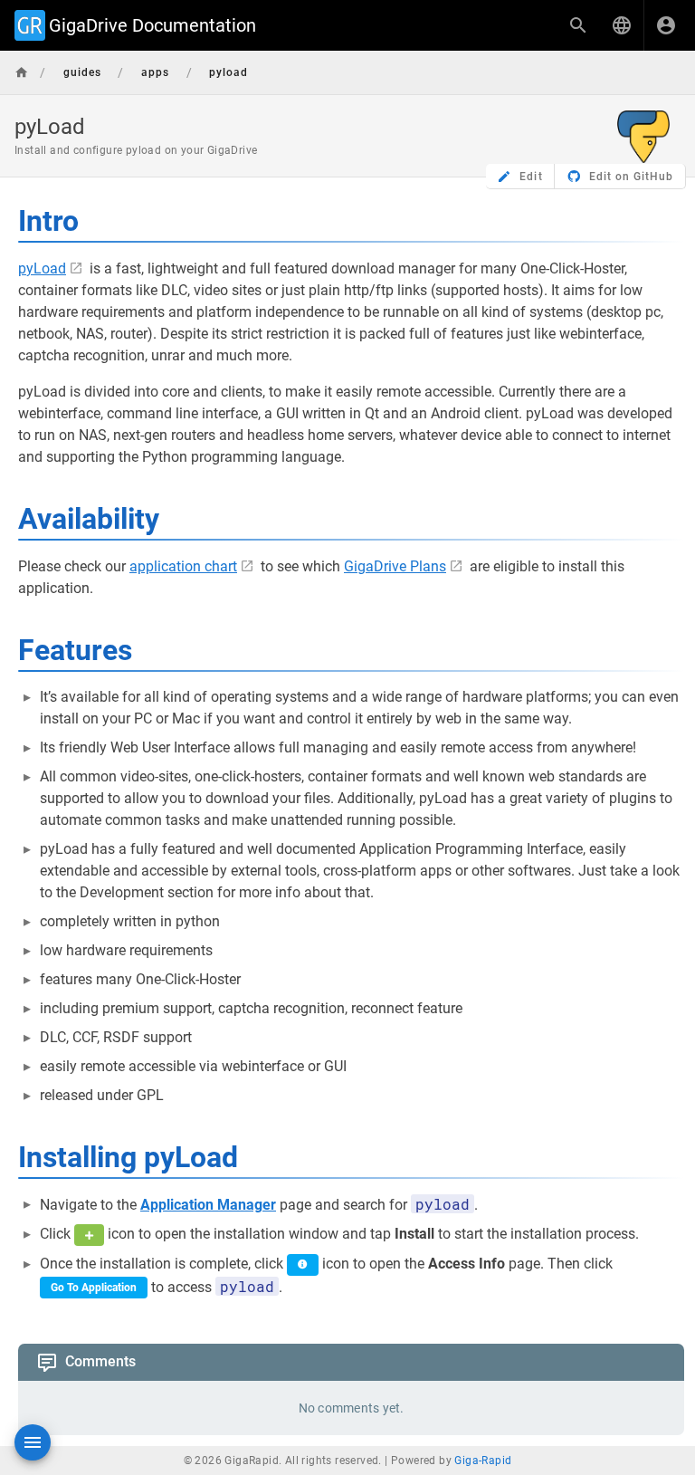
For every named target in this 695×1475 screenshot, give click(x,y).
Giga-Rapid (482, 1460)
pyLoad (42, 268)
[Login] (666, 25)
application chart (183, 566)
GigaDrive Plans (395, 566)
